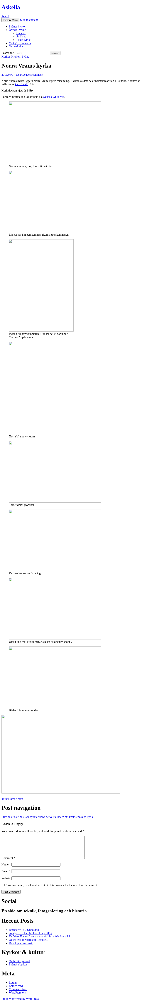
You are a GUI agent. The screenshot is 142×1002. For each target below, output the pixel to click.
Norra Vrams (15, 798)
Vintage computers (20, 43)
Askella (10, 7)
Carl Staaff (21, 84)
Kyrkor (5, 56)
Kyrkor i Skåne (20, 56)
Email (6, 871)
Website (6, 878)
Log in (13, 982)
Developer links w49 (21, 943)
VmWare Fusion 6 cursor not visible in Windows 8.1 (39, 936)
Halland (21, 33)
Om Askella (16, 46)
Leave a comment (32, 74)
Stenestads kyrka (78, 816)
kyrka (4, 798)
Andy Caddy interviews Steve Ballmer (31, 816)
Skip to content (29, 19)
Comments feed (18, 989)
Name (6, 864)
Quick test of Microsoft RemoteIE (28, 939)
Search (5, 16)
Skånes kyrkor (17, 26)
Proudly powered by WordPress (20, 998)
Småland (21, 36)
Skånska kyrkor (18, 964)
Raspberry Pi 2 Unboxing (24, 929)
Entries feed (16, 985)
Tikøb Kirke (23, 39)
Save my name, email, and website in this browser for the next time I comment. (52, 885)
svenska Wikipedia (53, 96)
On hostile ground (19, 961)
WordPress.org (17, 992)
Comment (8, 858)
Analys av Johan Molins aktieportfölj (30, 933)
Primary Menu (10, 20)
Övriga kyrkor (17, 29)
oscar (19, 74)
